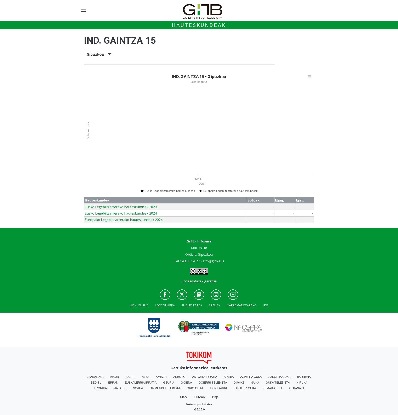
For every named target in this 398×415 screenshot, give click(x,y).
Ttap (214, 397)
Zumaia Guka (272, 388)
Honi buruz (139, 305)
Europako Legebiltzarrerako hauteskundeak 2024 (124, 219)
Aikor (114, 376)
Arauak (214, 305)
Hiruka (301, 382)
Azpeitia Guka (251, 376)
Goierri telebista (213, 382)
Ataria (229, 376)
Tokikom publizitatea (199, 404)
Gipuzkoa (97, 54)
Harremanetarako (242, 305)
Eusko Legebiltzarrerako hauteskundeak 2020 (121, 207)
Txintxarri (218, 388)
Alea (145, 376)
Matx (183, 397)
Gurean (199, 397)
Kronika (100, 388)
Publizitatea (191, 305)
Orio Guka (195, 388)
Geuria (168, 382)
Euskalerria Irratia (141, 382)
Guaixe (239, 382)
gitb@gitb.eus (213, 261)
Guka (255, 382)
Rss (265, 305)
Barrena (304, 376)
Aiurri (130, 376)
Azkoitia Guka (279, 376)
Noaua (138, 388)
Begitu (96, 382)
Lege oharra (165, 305)
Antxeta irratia (204, 376)
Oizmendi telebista (165, 388)
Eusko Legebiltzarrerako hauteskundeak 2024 (121, 213)
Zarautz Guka (245, 388)
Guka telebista (278, 382)
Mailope (119, 388)
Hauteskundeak (199, 25)
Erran (113, 382)
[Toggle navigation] (83, 11)
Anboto (179, 376)
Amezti (161, 376)
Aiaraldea (95, 376)
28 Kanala (296, 388)
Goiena (186, 382)
